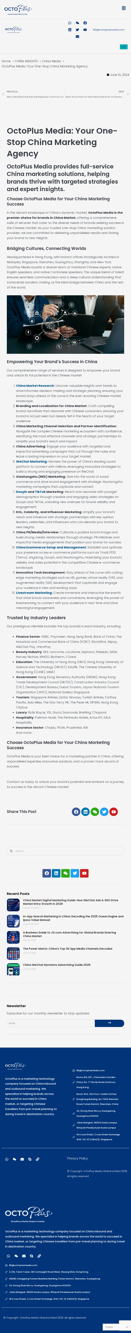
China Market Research (35, 386)
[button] (96, 9)
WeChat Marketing (31, 461)
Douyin (21, 492)
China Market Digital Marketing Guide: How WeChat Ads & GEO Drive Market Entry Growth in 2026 (70, 902)
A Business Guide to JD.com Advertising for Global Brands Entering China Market (69, 934)
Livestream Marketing (34, 593)
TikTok (40, 492)
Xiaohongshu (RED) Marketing (40, 476)
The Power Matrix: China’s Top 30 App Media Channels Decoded (67, 949)
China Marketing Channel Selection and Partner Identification (66, 426)
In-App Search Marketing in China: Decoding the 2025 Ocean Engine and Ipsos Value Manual (73, 918)
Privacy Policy (77, 1158)
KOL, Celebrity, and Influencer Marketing (48, 512)
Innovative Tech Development (40, 572)
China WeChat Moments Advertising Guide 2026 (56, 965)
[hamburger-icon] (124, 46)
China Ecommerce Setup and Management (51, 547)
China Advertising (30, 446)
